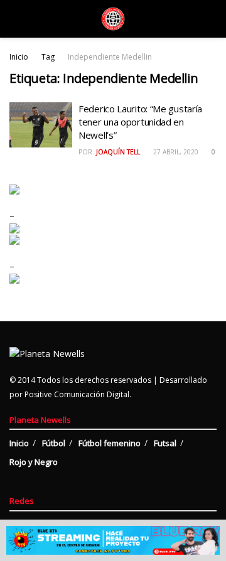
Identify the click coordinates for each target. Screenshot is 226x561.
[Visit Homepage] (113, 18)
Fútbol (53, 443)
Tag (48, 56)
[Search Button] (211, 19)
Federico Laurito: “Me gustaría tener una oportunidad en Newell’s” (140, 121)
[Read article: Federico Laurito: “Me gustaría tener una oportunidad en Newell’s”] (40, 124)
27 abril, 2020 (174, 151)
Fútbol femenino (109, 443)
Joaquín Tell (118, 151)
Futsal (165, 443)
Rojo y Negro (33, 462)
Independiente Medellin (110, 56)
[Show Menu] (14, 19)
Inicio (18, 56)
